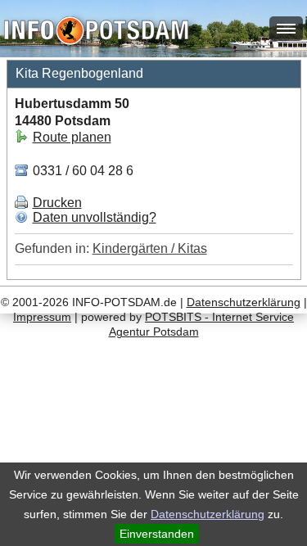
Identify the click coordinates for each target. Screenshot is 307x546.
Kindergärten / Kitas (150, 248)
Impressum (42, 316)
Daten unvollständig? (94, 217)
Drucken (57, 203)
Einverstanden (157, 533)
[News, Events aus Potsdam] (96, 32)
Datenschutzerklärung (207, 514)
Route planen (72, 137)
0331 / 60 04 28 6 (81, 171)
